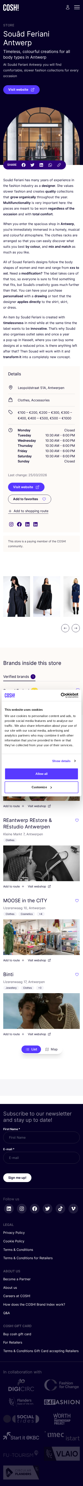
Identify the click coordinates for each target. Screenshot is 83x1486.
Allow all (41, 773)
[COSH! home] (11, 7)
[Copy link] (59, 164)
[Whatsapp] (50, 164)
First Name (11, 1129)
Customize (39, 787)
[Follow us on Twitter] (47, 1209)
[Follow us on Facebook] (34, 1209)
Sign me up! (17, 1178)
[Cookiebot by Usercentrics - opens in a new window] (60, 695)
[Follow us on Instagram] (22, 1209)
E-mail (9, 1149)
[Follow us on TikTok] (60, 1209)
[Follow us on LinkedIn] (9, 1209)
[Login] (68, 7)
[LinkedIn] (41, 164)
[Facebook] (23, 164)
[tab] (19, 677)
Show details (61, 761)
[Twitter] (32, 164)
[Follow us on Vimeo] (73, 1209)
